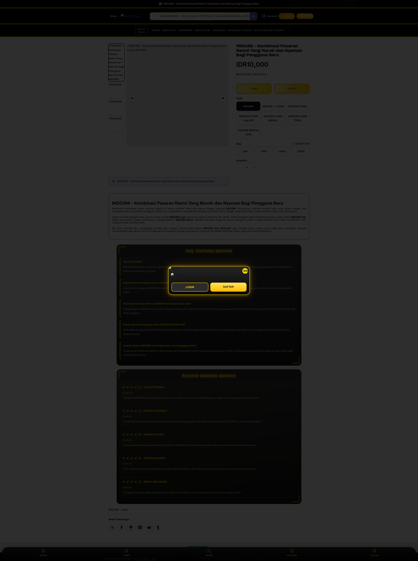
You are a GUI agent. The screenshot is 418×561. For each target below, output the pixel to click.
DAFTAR (228, 286)
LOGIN (190, 287)
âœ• (245, 270)
